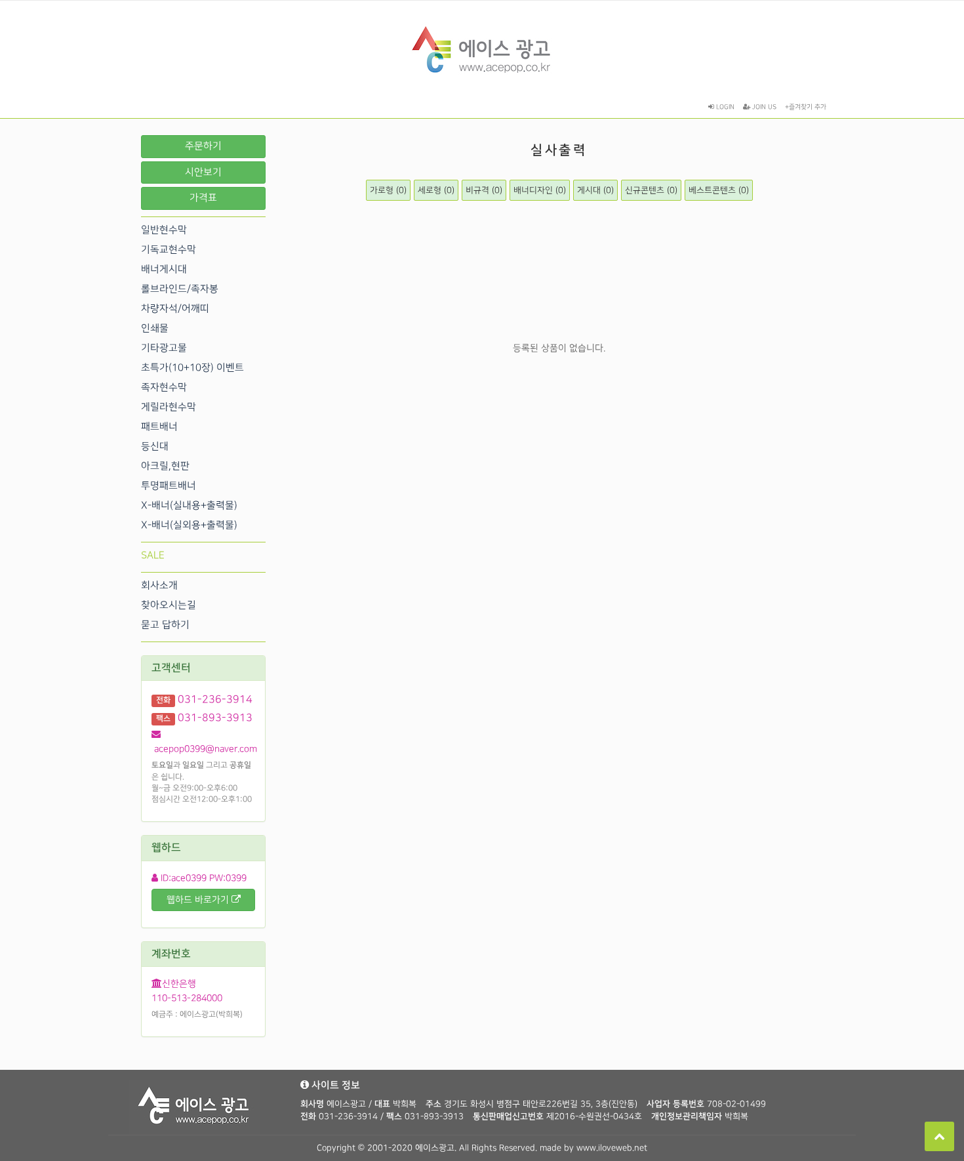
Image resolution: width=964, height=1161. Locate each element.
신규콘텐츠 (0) (651, 190)
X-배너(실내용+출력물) (189, 505)
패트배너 (159, 427)
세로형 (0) (436, 190)
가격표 (203, 198)
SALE (153, 555)
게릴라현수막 (168, 407)
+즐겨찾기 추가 (805, 107)
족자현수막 (164, 387)
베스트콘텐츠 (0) (719, 190)
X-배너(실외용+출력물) (189, 525)
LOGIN (724, 107)
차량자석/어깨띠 (175, 309)
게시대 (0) (595, 190)
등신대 (155, 446)
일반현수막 (164, 230)
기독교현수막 (168, 250)
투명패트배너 (168, 486)
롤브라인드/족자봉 (179, 289)
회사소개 (159, 585)
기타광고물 (164, 348)
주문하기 (203, 146)
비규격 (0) (484, 190)
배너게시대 (164, 269)
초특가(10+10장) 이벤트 (192, 368)
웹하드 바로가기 (199, 900)
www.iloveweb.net (611, 1147)
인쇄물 (155, 328)
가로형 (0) (388, 190)
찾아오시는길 (168, 605)
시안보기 (203, 172)
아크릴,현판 (165, 466)
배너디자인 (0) (539, 190)
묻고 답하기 (165, 625)
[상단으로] (939, 1136)
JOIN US (763, 107)
